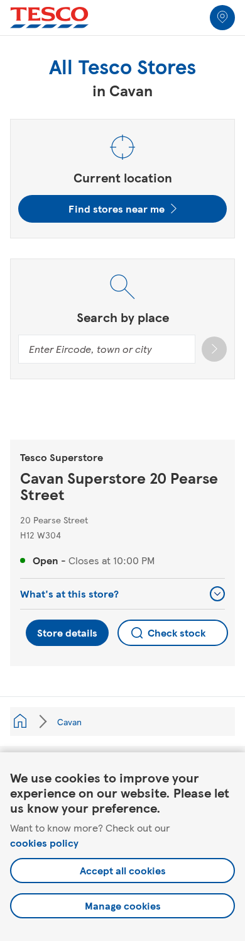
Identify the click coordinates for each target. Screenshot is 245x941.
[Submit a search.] (214, 349)
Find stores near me (116, 208)
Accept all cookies (123, 870)
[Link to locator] (222, 17)
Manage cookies (123, 905)
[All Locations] (20, 721)
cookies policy (44, 842)
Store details (67, 632)
